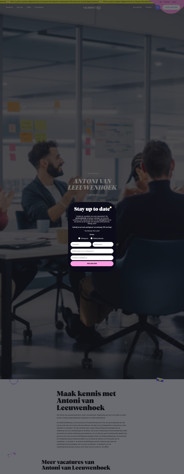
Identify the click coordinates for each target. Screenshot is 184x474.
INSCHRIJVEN (92, 263)
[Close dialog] (110, 207)
